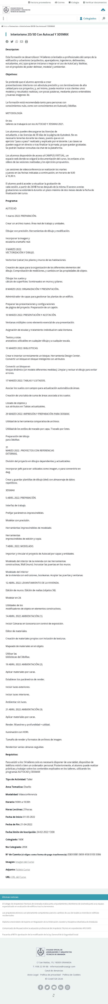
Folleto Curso (23, 869)
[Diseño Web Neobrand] (54, 995)
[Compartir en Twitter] (12, 41)
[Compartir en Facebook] (7, 41)
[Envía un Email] (21, 41)
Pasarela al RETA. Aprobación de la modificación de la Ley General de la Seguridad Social (40, 934)
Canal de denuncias (54, 970)
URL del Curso (18, 877)
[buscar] (103, 18)
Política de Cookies (71, 974)
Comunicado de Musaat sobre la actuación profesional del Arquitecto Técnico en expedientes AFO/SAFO (46, 928)
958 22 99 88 (41, 966)
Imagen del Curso (24, 861)
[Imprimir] (26, 41)
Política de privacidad (50, 974)
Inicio (5, 26)
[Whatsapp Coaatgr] (16, 41)
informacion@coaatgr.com (62, 966)
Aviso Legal (32, 974)
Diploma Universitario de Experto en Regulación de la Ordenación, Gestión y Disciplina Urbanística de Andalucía (49, 922)
